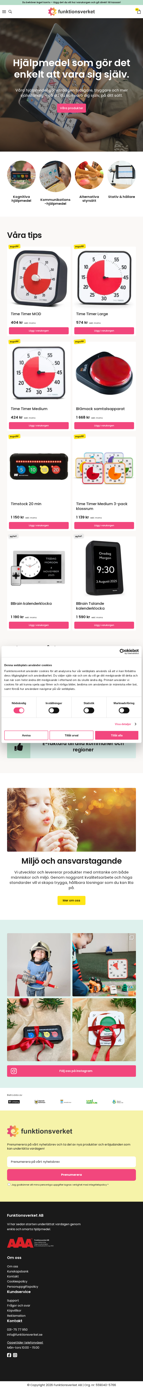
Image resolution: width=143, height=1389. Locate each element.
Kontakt (13, 1276)
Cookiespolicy (17, 1281)
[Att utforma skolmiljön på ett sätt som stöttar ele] (104, 964)
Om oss (12, 1266)
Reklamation (16, 1316)
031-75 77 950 (17, 1329)
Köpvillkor (14, 1310)
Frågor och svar (18, 1305)
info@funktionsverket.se (24, 1334)
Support (13, 1300)
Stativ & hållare (121, 196)
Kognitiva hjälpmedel (21, 198)
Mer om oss (71, 900)
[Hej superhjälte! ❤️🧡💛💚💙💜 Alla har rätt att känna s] (39, 964)
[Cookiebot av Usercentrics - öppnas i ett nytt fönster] (122, 651)
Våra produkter (71, 108)
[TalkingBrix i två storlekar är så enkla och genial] (104, 1029)
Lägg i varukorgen (104, 525)
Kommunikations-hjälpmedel (55, 201)
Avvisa (26, 735)
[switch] (54, 710)
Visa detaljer (123, 724)
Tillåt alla (117, 735)
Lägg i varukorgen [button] (39, 330)
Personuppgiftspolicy (22, 1286)
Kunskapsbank (17, 1271)
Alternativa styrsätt (89, 198)
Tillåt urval (71, 735)
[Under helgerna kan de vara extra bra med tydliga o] (39, 1029)
